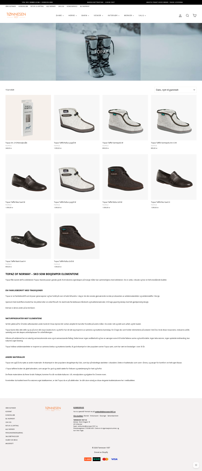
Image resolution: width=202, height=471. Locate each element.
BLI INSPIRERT (84, 6)
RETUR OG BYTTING (37, 6)
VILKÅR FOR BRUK (11, 440)
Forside (100, 47)
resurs (43, 330)
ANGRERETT (9, 443)
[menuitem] (60, 15)
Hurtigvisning (28, 137)
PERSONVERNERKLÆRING (14, 433)
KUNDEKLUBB (23, 6)
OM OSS (61, 6)
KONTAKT (8, 411)
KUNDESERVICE (72, 6)
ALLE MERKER (51, 6)
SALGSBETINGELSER (12, 436)
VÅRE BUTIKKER (10, 6)
